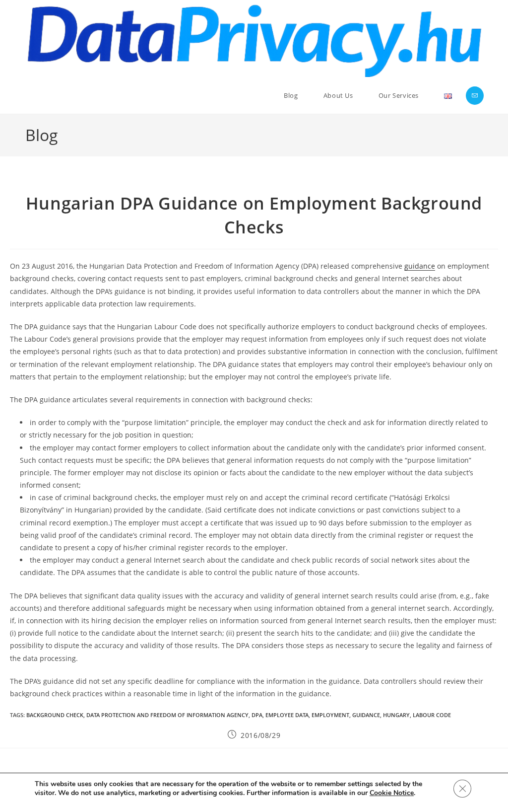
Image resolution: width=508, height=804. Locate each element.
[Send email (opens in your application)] (475, 95)
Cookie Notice (392, 793)
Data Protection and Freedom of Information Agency (167, 715)
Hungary (396, 715)
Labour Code (432, 715)
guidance (419, 266)
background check (54, 715)
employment (330, 715)
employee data (287, 715)
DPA (257, 715)
